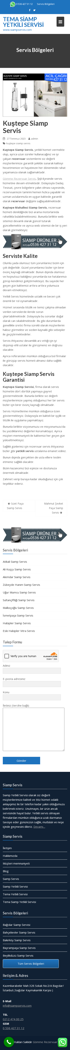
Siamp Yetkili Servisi (15, 886)
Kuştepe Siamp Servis (25, 127)
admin (34, 138)
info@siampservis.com (17, 1005)
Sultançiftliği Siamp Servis (19, 600)
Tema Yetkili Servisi (15, 894)
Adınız (6, 665)
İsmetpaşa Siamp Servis (18, 615)
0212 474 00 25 (13, 1019)
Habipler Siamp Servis (17, 623)
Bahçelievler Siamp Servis (19, 932)
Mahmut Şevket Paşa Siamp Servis (53, 508)
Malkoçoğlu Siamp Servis (18, 608)
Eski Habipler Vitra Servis (19, 631)
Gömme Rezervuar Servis (19, 178)
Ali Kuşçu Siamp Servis (17, 569)
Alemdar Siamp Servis (16, 577)
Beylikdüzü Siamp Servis (18, 955)
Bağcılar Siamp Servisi (16, 925)
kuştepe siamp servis (18, 143)
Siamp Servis (11, 879)
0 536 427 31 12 (24, 4)
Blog (6, 871)
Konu (6, 692)
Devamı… (39, 826)
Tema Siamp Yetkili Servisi (23, 22)
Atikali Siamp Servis (15, 561)
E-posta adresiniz (14, 679)
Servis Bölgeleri (46, 4)
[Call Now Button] (9, 1042)
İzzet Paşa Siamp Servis (15, 506)
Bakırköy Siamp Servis (17, 940)
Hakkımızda (10, 856)
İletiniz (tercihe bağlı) (16, 705)
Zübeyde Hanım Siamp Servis (21, 585)
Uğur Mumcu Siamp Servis (19, 592)
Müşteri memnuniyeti (16, 863)
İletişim (7, 848)
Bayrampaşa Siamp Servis (19, 948)
